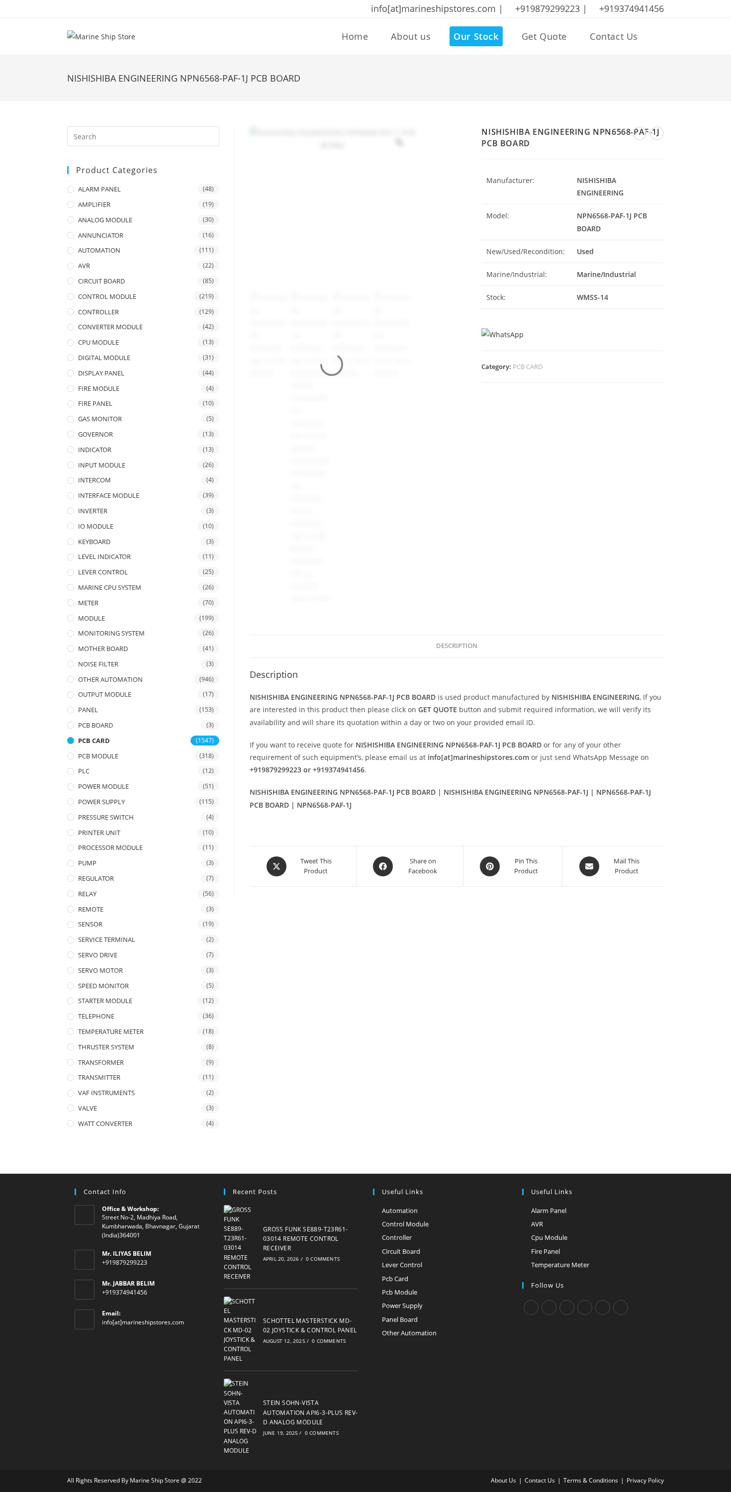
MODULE (91, 618)
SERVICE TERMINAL (106, 939)
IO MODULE (95, 526)
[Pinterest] (602, 1307)
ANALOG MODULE (105, 219)
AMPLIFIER (94, 204)
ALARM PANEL (99, 189)
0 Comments (323, 1258)
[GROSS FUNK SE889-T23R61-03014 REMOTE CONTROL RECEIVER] (241, 1243)
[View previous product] (639, 133)
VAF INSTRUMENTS (106, 1092)
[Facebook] (549, 1307)
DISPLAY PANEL (101, 373)
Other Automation (409, 1332)
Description (456, 646)
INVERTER (92, 510)
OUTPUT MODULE (104, 694)
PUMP (87, 862)
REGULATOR (96, 878)
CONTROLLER (98, 311)
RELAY (87, 893)
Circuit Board (401, 1251)
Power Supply (402, 1305)
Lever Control (402, 1264)
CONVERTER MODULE (110, 326)
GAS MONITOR (100, 418)
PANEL (88, 709)
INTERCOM (94, 479)
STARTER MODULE (105, 1000)
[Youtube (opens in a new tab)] (135, 9)
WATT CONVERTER (105, 1123)
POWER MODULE (103, 786)
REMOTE (90, 909)
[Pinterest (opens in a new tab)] (96, 9)
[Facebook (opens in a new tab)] (83, 9)
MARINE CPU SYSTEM (109, 587)
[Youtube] (620, 1307)
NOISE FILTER (98, 663)
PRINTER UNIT (99, 832)
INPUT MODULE (101, 465)
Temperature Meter (560, 1264)
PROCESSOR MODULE (110, 847)
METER (88, 602)
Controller (397, 1237)
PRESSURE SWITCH (106, 817)
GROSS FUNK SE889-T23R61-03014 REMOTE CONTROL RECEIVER (305, 1238)
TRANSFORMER (101, 1062)
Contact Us (540, 1480)
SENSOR (90, 924)
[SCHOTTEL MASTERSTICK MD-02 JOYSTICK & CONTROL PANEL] (241, 1330)
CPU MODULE (98, 342)
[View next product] (657, 133)
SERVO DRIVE (97, 954)
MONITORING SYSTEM (111, 633)
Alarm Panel (548, 1210)
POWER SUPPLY (101, 801)
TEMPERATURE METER (111, 1031)
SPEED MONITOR (103, 985)
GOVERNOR (95, 434)
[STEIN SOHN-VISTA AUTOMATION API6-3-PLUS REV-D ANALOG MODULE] (241, 1417)
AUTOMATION (99, 250)
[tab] (456, 646)
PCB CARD (528, 366)
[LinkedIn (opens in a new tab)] (122, 9)
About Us (503, 1480)
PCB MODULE (98, 755)
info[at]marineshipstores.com (143, 1322)
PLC (84, 770)
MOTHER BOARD (103, 648)
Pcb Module (399, 1292)
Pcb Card (395, 1278)
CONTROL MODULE (107, 296)
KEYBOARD (94, 541)
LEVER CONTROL (103, 571)
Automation (400, 1210)
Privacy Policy (645, 1480)
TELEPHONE (96, 1016)
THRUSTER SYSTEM (106, 1046)
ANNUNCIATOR (100, 235)
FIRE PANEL (95, 403)
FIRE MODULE (98, 388)
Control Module (405, 1223)
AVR (84, 265)
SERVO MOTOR (100, 970)
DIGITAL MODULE (104, 357)
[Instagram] (566, 1307)
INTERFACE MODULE (108, 495)
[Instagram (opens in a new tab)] (109, 9)
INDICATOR (94, 449)
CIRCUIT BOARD (101, 281)
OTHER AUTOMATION (110, 679)
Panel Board (400, 1319)
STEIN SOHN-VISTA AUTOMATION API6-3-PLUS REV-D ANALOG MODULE (310, 1412)
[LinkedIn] (584, 1307)
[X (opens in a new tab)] (72, 9)
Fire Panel (545, 1251)
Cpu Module (549, 1237)
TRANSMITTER (99, 1077)
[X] (531, 1307)
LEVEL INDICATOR (104, 556)
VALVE (87, 1108)
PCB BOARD (95, 725)
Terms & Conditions (590, 1480)
